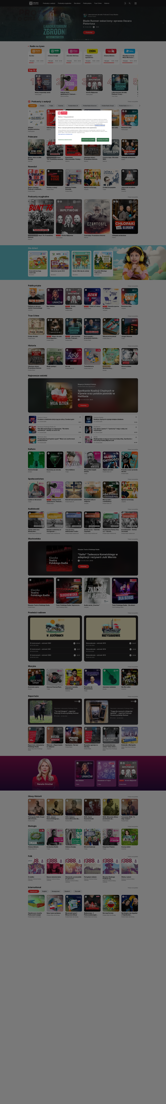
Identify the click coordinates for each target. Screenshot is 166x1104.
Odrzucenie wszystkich (88, 139)
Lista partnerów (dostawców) (65, 134)
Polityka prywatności (100, 125)
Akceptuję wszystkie (103, 139)
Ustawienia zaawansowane (65, 139)
